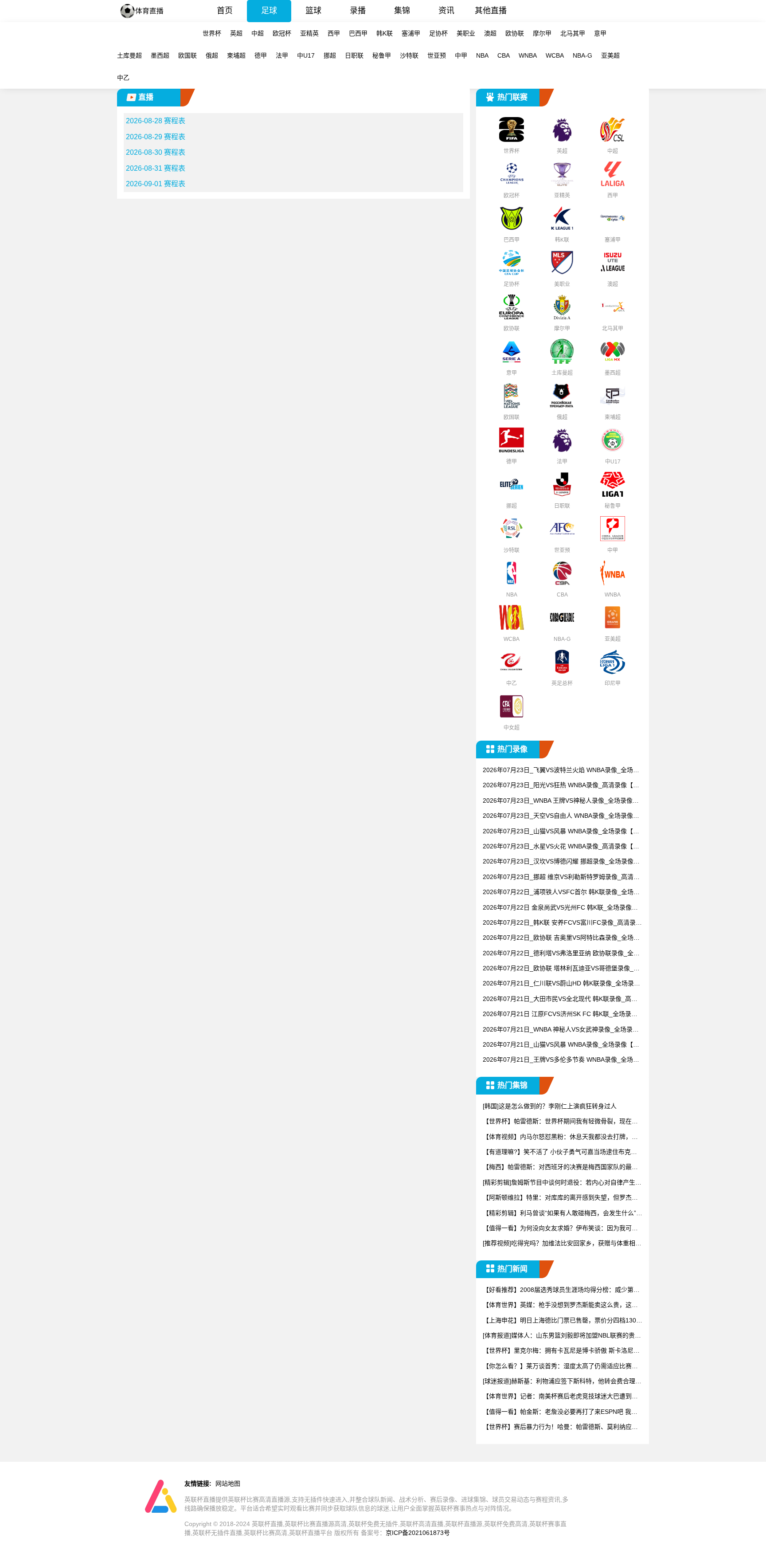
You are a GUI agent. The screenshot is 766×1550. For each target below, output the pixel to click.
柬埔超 (236, 55)
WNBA (528, 55)
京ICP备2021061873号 (418, 1532)
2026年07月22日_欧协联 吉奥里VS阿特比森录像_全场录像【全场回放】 (561, 938)
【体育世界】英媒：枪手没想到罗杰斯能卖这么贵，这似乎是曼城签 (560, 1305)
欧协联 (514, 33)
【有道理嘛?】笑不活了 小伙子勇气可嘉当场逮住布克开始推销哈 (560, 1152)
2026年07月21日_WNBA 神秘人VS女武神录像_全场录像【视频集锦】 (561, 1030)
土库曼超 (129, 55)
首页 (225, 10)
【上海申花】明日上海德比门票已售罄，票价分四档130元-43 (559, 1321)
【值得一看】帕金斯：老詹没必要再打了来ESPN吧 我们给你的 (560, 1412)
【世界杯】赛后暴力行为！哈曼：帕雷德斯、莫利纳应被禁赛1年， (560, 1427)
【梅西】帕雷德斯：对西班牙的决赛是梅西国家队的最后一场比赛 (560, 1167)
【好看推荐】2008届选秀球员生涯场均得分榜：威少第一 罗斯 (561, 1290)
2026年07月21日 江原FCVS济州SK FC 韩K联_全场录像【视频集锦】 (560, 1014)
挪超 (330, 55)
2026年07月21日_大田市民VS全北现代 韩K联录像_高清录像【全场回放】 (560, 999)
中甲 (461, 55)
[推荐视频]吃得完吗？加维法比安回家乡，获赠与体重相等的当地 (562, 1244)
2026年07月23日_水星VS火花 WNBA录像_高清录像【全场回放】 (561, 847)
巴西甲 (358, 33)
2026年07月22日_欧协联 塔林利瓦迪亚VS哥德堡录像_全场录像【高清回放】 (561, 969)
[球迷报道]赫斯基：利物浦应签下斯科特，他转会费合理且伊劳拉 (562, 1381)
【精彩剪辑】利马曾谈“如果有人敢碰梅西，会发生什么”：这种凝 (562, 1213)
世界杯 (212, 33)
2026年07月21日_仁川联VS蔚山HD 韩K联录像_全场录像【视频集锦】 (561, 984)
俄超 (212, 55)
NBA (482, 55)
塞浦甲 (411, 33)
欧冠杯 (282, 33)
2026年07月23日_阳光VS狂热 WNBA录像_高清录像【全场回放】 (561, 785)
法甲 (282, 55)
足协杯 (438, 33)
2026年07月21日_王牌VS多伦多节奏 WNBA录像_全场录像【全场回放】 (561, 1060)
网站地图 (227, 1483)
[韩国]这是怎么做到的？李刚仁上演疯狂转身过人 (550, 1106)
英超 (236, 33)
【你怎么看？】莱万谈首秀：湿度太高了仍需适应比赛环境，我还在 (560, 1366)
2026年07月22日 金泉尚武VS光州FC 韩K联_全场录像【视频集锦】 (557, 908)
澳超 (490, 33)
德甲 (260, 55)
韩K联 (384, 33)
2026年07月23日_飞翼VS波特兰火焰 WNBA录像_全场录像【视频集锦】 (561, 770)
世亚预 (436, 55)
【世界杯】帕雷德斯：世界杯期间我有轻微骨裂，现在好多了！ (560, 1122)
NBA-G (582, 55)
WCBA (555, 55)
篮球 (313, 10)
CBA (503, 55)
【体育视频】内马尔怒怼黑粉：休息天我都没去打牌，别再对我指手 (560, 1137)
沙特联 (409, 55)
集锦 (402, 10)
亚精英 (309, 33)
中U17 (306, 55)
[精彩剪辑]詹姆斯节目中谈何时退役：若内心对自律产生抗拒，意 (562, 1183)
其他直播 (491, 10)
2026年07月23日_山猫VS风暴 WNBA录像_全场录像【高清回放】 (561, 832)
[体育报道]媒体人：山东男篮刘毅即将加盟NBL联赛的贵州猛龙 (562, 1336)
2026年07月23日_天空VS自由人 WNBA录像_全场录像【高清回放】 (558, 816)
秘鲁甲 (381, 55)
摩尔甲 (542, 33)
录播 (358, 10)
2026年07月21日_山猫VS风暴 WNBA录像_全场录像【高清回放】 (561, 1045)
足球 (269, 10)
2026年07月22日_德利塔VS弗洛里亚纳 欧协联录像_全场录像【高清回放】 (561, 954)
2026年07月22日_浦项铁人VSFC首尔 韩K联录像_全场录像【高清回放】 (561, 892)
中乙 (123, 77)
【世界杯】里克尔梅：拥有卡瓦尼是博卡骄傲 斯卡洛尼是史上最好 (561, 1351)
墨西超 (160, 55)
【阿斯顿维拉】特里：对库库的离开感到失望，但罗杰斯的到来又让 (560, 1198)
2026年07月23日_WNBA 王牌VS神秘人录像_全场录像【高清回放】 (558, 801)
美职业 (466, 33)
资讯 (446, 10)
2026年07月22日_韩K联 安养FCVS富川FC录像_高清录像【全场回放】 (562, 923)
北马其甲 (572, 33)
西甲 (334, 33)
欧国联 (187, 55)
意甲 (600, 33)
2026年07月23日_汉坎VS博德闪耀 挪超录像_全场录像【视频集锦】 (558, 862)
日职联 (354, 55)
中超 (257, 33)
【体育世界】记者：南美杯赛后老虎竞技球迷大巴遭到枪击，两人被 (560, 1397)
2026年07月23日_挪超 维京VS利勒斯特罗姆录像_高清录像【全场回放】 (561, 877)
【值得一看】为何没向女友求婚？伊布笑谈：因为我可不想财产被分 (560, 1228)
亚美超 (610, 55)
